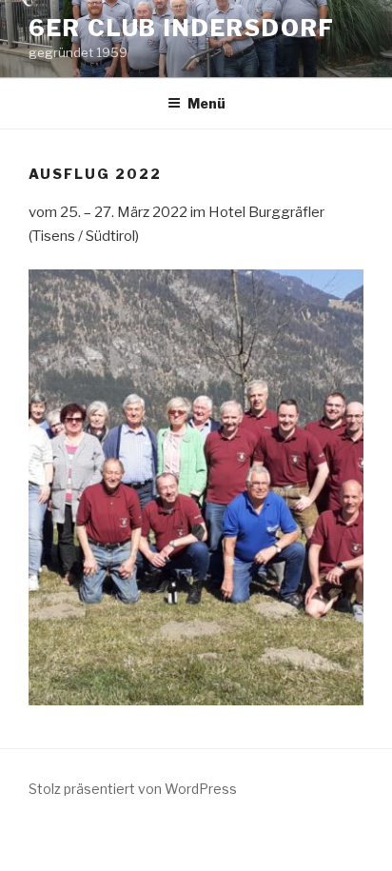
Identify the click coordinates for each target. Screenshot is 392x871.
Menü (206, 103)
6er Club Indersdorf (181, 28)
